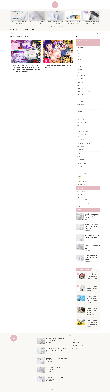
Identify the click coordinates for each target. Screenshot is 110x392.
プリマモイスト (83, 56)
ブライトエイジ (81, 82)
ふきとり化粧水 (81, 104)
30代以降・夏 (82, 134)
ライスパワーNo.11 (82, 163)
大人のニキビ (81, 111)
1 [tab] (48, 26)
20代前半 (81, 114)
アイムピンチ (81, 47)
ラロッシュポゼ (83, 200)
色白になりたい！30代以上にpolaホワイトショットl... (31, 22)
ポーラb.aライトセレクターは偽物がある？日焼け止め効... (85, 22)
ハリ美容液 (80, 101)
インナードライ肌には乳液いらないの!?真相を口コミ (92, 288)
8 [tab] (59, 26)
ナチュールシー (81, 75)
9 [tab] (61, 26)
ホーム (73, 339)
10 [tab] (62, 26)
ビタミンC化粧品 (82, 173)
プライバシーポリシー (78, 345)
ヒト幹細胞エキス (82, 150)
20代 (80, 129)
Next (97, 17)
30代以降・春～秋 (83, 131)
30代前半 (81, 119)
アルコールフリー (83, 108)
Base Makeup (80, 188)
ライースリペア (81, 94)
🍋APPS (81, 176)
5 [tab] (54, 26)
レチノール (80, 169)
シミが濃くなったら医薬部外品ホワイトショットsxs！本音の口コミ (92, 215)
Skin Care (79, 44)
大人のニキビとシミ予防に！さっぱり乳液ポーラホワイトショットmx (92, 226)
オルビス (80, 59)
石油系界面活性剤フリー (84, 140)
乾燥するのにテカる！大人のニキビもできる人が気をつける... (67, 22)
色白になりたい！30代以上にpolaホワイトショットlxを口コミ (92, 247)
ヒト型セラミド (81, 156)
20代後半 (81, 117)
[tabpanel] (31, 18)
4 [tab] (53, 26)
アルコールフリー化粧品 (84, 143)
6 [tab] (56, 26)
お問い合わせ (75, 348)
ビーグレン (80, 79)
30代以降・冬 (82, 136)
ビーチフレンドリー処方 (84, 203)
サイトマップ (75, 342)
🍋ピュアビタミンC (84, 181)
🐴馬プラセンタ (82, 153)
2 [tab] (50, 26)
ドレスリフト (82, 54)
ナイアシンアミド (82, 160)
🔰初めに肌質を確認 (82, 40)
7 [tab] (58, 26)
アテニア (80, 50)
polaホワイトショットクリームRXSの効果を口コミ (14, 22)
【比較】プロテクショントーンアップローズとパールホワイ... (49, 22)
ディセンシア (81, 66)
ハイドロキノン (81, 185)
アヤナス (81, 69)
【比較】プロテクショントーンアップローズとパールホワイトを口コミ (92, 257)
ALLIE (80, 194)
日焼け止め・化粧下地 (83, 191)
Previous (12, 17)
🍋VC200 (81, 179)
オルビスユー (82, 63)
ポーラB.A (81, 88)
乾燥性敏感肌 (81, 146)
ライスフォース (81, 98)
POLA (79, 85)
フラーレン (80, 166)
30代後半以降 (82, 122)
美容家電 (79, 210)
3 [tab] (51, 26)
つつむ (80, 72)
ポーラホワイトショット (85, 91)
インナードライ (81, 125)
